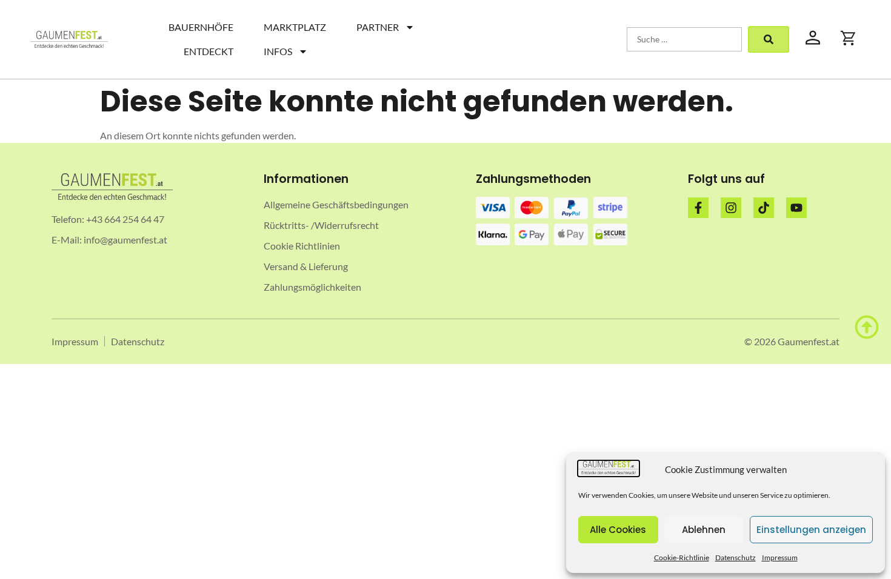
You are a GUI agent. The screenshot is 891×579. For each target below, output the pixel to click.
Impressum (780, 557)
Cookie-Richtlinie (681, 557)
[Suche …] (684, 39)
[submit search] (768, 39)
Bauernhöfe (201, 27)
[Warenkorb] (848, 38)
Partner (377, 27)
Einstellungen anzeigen (811, 529)
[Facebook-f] (698, 207)
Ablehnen (704, 529)
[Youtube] (796, 207)
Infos (278, 51)
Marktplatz (295, 27)
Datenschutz (735, 557)
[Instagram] (731, 207)
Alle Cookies (618, 529)
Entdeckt (208, 51)
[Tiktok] (763, 207)
